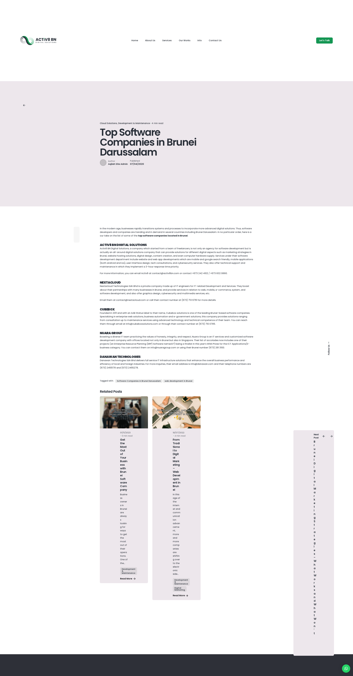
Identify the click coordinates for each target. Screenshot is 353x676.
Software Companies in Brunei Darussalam (139, 381)
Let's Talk (324, 40)
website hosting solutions (122, 255)
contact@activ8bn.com (165, 273)
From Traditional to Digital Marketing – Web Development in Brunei (176, 464)
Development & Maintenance (134, 123)
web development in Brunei (178, 381)
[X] (76, 239)
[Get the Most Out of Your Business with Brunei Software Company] (124, 412)
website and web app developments (159, 259)
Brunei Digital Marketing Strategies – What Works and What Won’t (315, 537)
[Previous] (324, 436)
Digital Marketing (179, 589)
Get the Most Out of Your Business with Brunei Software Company (123, 464)
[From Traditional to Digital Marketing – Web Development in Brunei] (176, 412)
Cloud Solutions (108, 123)
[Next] (331, 436)
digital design (144, 255)
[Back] (24, 105)
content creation (162, 255)
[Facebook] (76, 234)
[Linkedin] (76, 229)
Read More (126, 578)
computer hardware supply (199, 255)
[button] (346, 668)
